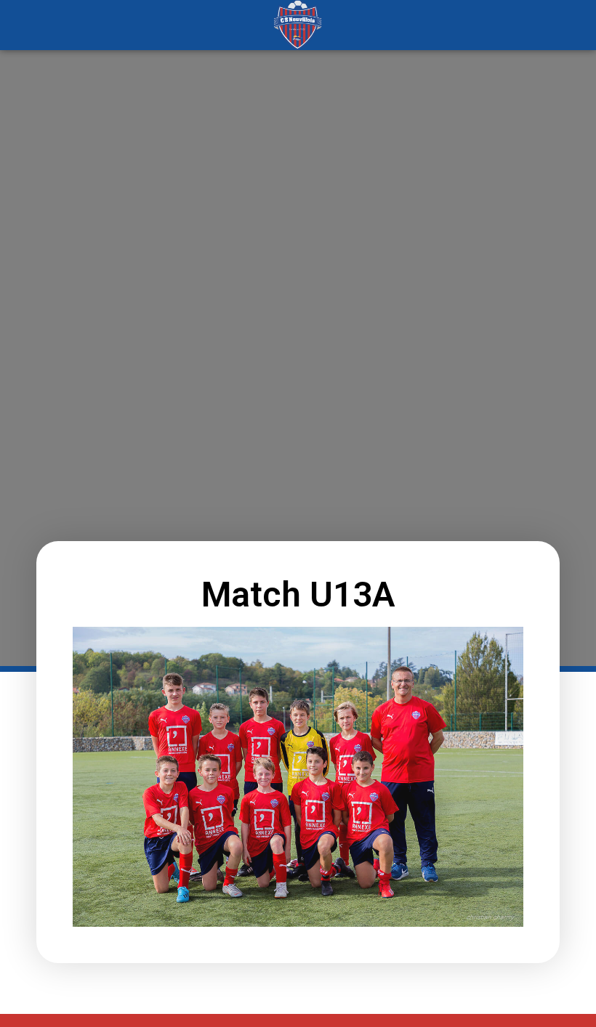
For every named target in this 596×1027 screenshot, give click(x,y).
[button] (75, 25)
